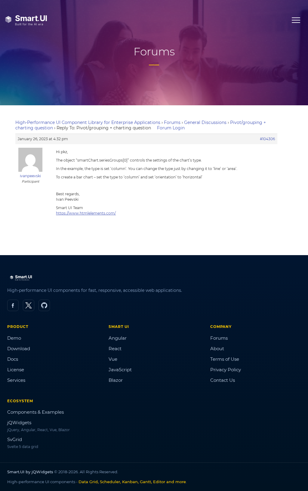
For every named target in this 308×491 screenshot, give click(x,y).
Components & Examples (35, 412)
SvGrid (14, 439)
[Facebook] (13, 305)
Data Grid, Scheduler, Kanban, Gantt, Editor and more (132, 481)
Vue (113, 359)
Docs (12, 359)
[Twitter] (28, 305)
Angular (118, 338)
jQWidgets (19, 422)
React (115, 348)
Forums (172, 122)
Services (16, 380)
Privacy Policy (225, 369)
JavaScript (120, 369)
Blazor (116, 380)
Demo (14, 338)
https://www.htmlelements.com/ (86, 213)
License (15, 369)
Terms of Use (224, 359)
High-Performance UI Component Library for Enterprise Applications (87, 122)
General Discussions (205, 122)
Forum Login (171, 128)
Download (18, 348)
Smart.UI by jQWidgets (30, 471)
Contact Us (222, 380)
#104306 (267, 139)
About (217, 348)
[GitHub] (44, 305)
